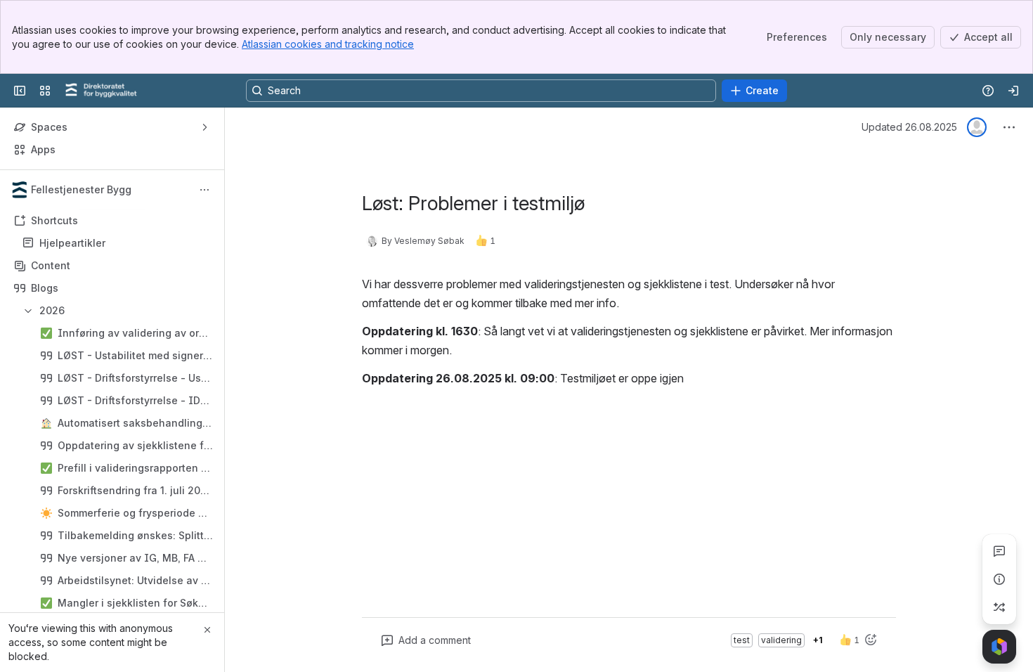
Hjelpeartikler (116, 243)
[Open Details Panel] (999, 579)
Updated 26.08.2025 (909, 127)
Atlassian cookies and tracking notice (328, 44)
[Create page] (999, 607)
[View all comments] (999, 551)
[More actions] (204, 189)
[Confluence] (101, 90)
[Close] (207, 629)
